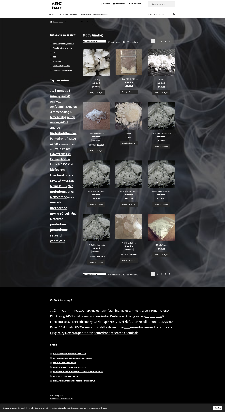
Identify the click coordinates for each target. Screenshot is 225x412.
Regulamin (86, 14)
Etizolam (65, 149)
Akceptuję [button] (218, 408)
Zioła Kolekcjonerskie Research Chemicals (74, 381)
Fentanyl (56, 159)
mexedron (57, 202)
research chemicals (124, 333)
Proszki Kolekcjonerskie (62, 70)
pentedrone (59, 229)
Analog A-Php (66, 117)
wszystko (57, 61)
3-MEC (66, 91)
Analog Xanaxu (135, 316)
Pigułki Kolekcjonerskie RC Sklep (69, 367)
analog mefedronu (87, 316)
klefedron (57, 169)
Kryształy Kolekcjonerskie (63, 43)
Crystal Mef (159, 317)
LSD (54, 52)
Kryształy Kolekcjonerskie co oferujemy (73, 358)
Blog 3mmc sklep (101, 14)
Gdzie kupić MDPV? (106, 322)
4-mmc (73, 310)
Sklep (52, 14)
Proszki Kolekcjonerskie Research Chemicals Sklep (78, 371)
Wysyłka (64, 14)
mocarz (55, 213)
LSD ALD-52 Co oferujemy (64, 362)
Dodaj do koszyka (96, 93)
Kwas (65, 181)
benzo (63, 144)
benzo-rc (68, 144)
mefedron (57, 191)
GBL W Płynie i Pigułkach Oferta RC (69, 353)
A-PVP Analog (91, 311)
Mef (70, 186)
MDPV (63, 186)
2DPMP (52, 91)
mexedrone (58, 208)
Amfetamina (58, 107)
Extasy (54, 154)
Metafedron (70, 197)
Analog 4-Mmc (148, 311)
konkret (69, 175)
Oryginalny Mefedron (64, 333)
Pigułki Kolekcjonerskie (62, 48)
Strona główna (58, 22)
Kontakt (74, 14)
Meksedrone (58, 197)
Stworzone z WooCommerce (61, 398)
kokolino (56, 175)
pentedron (58, 224)
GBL (54, 57)
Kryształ (55, 181)
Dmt (55, 149)
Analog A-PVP (59, 122)
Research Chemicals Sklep (65, 376)
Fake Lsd (65, 154)
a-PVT (61, 102)
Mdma (54, 186)
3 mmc (59, 90)
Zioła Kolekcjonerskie (61, 66)
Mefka (69, 192)
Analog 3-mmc (129, 311)
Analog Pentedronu (113, 316)
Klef (70, 164)
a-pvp (60, 97)
